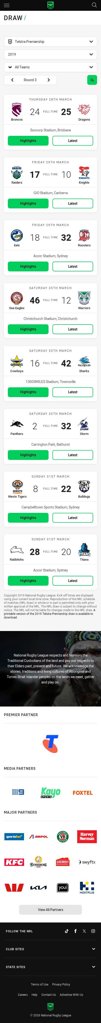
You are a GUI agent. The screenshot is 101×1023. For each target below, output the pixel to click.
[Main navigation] (6, 5)
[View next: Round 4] (51, 80)
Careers (23, 995)
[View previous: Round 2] (9, 80)
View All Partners (50, 909)
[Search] (94, 5)
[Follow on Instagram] (93, 931)
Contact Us (48, 995)
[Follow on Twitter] (84, 931)
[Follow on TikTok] (67, 931)
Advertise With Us (71, 995)
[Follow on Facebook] (75, 931)
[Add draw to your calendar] (92, 80)
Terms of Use (39, 984)
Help (35, 995)
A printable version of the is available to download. (49, 613)
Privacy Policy (61, 984)
